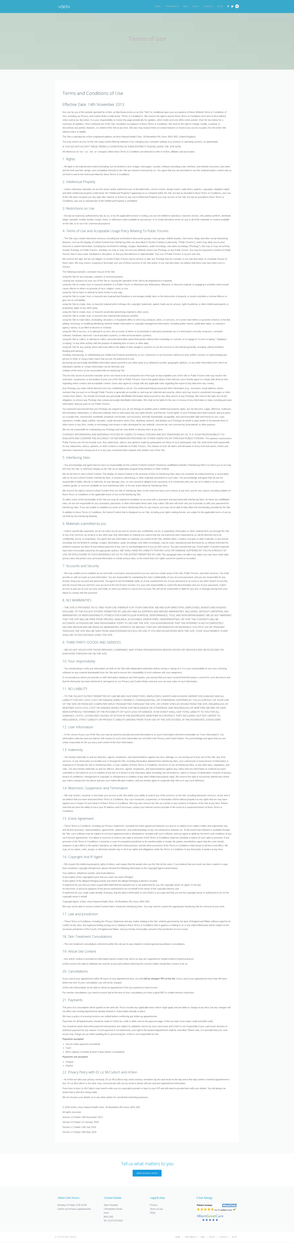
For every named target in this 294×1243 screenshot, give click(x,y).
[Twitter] (232, 6)
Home (158, 6)
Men (185, 6)
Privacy (154, 1205)
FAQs (153, 1212)
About (195, 6)
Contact (208, 6)
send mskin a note (147, 1173)
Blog (220, 6)
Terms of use (156, 1209)
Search (237, 6)
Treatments (172, 6)
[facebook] (228, 6)
